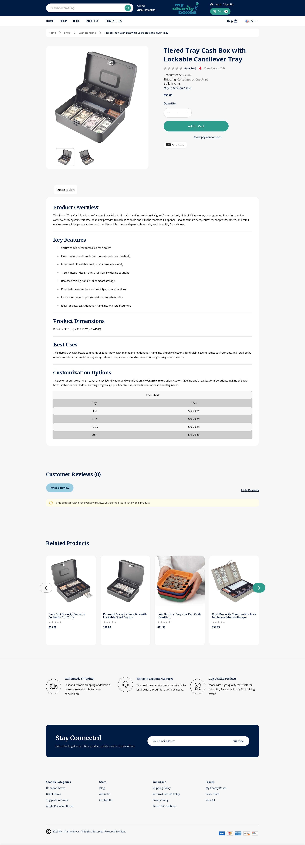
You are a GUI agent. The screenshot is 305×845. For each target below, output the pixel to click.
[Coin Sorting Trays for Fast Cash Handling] (180, 581)
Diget (122, 831)
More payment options (207, 137)
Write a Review (60, 488)
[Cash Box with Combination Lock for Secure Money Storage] (234, 581)
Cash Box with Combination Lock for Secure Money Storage (234, 616)
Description (66, 190)
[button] (65, 157)
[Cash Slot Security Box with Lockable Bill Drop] (71, 581)
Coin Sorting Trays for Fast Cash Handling (179, 616)
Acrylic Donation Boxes (59, 806)
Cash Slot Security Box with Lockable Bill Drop (67, 616)
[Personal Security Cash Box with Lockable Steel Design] (125, 581)
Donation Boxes (55, 788)
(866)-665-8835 (146, 10)
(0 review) (190, 68)
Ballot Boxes (53, 794)
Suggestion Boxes (57, 800)
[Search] (128, 8)
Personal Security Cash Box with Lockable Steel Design (125, 616)
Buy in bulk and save (177, 88)
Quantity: (170, 103)
